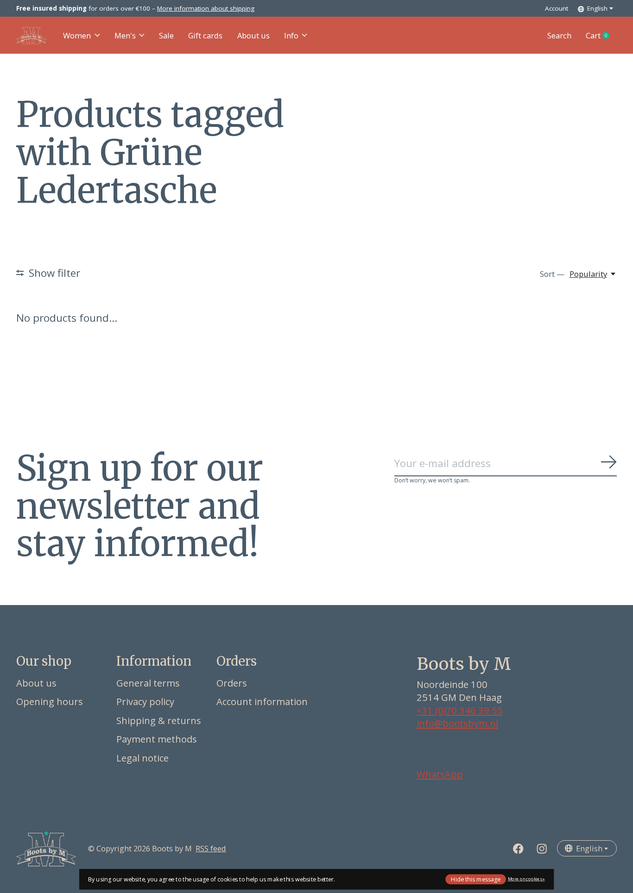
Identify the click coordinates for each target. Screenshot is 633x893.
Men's (125, 35)
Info (291, 35)
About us (253, 35)
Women (77, 35)
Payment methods (156, 738)
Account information (262, 701)
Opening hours (49, 701)
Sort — (552, 274)
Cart (601, 35)
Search (559, 35)
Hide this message (475, 879)
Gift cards (205, 35)
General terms (148, 682)
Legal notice (142, 757)
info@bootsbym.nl (457, 723)
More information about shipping (205, 8)
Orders (231, 682)
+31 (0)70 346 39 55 (460, 710)
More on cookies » (526, 879)
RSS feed (211, 848)
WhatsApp (440, 774)
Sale (166, 35)
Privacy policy (145, 701)
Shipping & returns (158, 720)
